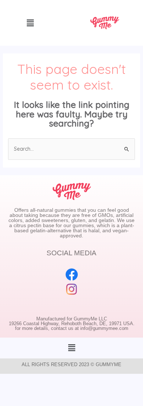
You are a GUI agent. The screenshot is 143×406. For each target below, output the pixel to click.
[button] (71, 348)
